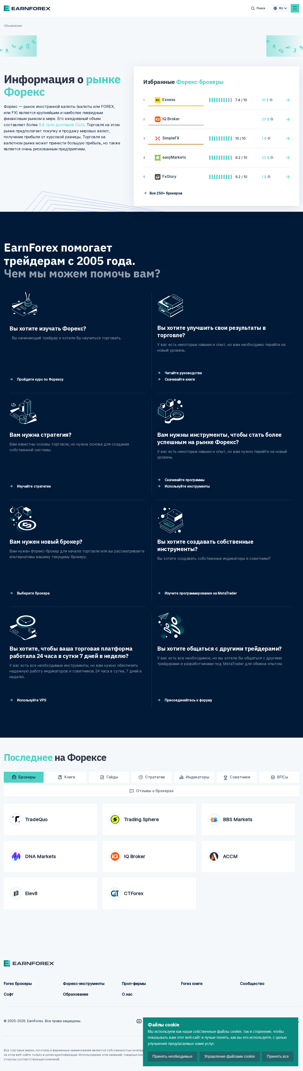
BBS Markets (237, 819)
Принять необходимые (172, 1056)
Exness (168, 99)
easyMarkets (174, 157)
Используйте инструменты (187, 486)
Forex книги (191, 983)
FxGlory (169, 176)
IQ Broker (171, 118)
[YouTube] (139, 1021)
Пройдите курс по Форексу (39, 379)
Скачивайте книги (179, 379)
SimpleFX (170, 138)
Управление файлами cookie (229, 1056)
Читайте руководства (183, 373)
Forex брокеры (18, 983)
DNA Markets (40, 856)
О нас (127, 994)
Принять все (278, 1056)
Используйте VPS (31, 700)
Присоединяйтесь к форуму (188, 700)
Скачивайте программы (184, 480)
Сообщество (252, 983)
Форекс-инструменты (83, 983)
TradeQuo (36, 819)
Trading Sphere (141, 819)
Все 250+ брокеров (165, 193)
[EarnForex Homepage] (27, 8)
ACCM (230, 856)
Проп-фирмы (134, 983)
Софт (8, 994)
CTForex (133, 893)
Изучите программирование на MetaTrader (200, 593)
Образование (75, 994)
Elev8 (31, 893)
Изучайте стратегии (33, 486)
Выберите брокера (32, 593)
